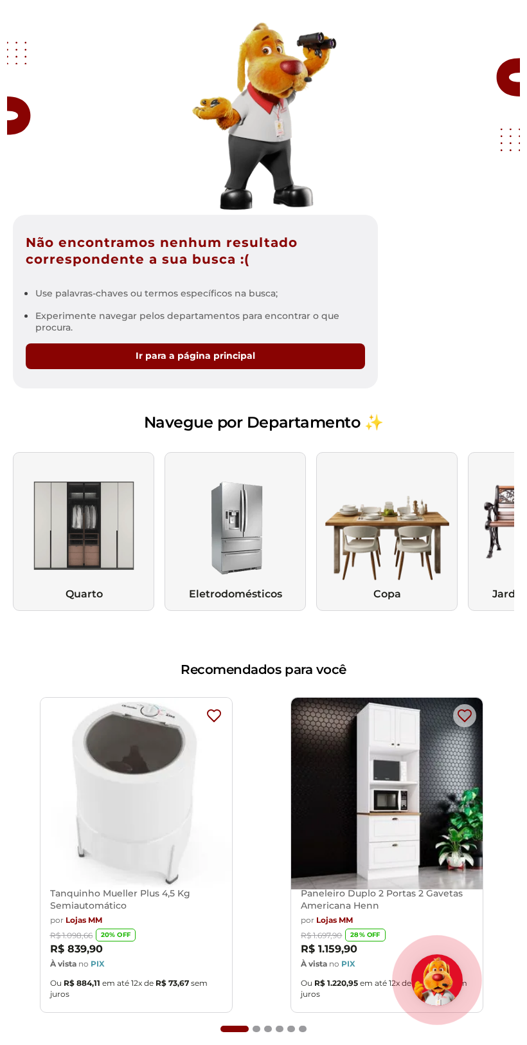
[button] (234, 1029)
